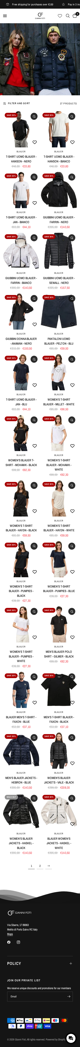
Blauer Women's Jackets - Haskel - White (59, 843)
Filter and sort (19, 103)
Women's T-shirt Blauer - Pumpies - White (21, 656)
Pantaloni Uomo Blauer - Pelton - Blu (58, 341)
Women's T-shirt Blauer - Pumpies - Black (21, 591)
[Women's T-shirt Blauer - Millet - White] (59, 372)
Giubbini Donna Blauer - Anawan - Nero (21, 341)
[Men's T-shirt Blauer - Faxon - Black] (59, 690)
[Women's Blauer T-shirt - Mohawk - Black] (21, 433)
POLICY (14, 963)
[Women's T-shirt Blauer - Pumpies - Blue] (59, 559)
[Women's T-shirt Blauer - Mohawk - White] (59, 433)
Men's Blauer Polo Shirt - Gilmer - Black (59, 654)
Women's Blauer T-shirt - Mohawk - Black (21, 462)
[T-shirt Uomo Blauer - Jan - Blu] (21, 372)
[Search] (67, 16)
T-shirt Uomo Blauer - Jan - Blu (21, 401)
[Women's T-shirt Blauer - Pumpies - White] (21, 624)
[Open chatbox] (71, 1038)
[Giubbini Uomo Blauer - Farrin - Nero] (59, 190)
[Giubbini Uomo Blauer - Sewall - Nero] (59, 251)
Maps (10, 934)
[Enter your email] (69, 997)
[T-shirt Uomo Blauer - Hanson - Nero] (21, 129)
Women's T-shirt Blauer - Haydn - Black (21, 528)
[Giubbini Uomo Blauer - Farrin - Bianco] (21, 251)
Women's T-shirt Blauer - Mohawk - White (58, 465)
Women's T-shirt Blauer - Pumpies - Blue (59, 588)
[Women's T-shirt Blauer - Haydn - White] (59, 498)
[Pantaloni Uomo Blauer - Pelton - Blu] (59, 311)
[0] (74, 16)
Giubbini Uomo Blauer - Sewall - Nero (59, 280)
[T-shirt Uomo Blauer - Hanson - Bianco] (59, 129)
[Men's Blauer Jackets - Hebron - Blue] (21, 750)
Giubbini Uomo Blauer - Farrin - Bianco (21, 280)
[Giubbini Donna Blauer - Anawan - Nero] (21, 311)
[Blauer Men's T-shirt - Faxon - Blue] (21, 690)
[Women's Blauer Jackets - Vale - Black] (59, 750)
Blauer (21, 151)
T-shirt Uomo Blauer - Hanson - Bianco (59, 158)
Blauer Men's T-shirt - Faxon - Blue (21, 719)
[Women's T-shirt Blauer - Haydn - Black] (21, 498)
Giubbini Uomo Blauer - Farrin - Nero (59, 219)
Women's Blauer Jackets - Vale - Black (59, 780)
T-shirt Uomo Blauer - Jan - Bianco (21, 219)
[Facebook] (11, 942)
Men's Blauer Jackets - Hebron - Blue (21, 780)
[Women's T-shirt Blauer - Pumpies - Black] (21, 559)
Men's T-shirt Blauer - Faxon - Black (59, 719)
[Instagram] (21, 942)
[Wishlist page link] (60, 16)
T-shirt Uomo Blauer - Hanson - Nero (21, 158)
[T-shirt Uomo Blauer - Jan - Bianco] (21, 190)
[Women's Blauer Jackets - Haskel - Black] (21, 811)
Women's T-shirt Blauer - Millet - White (58, 401)
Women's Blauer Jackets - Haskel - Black (21, 843)
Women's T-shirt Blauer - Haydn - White (58, 528)
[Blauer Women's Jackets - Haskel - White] (59, 811)
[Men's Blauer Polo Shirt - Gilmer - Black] (59, 624)
